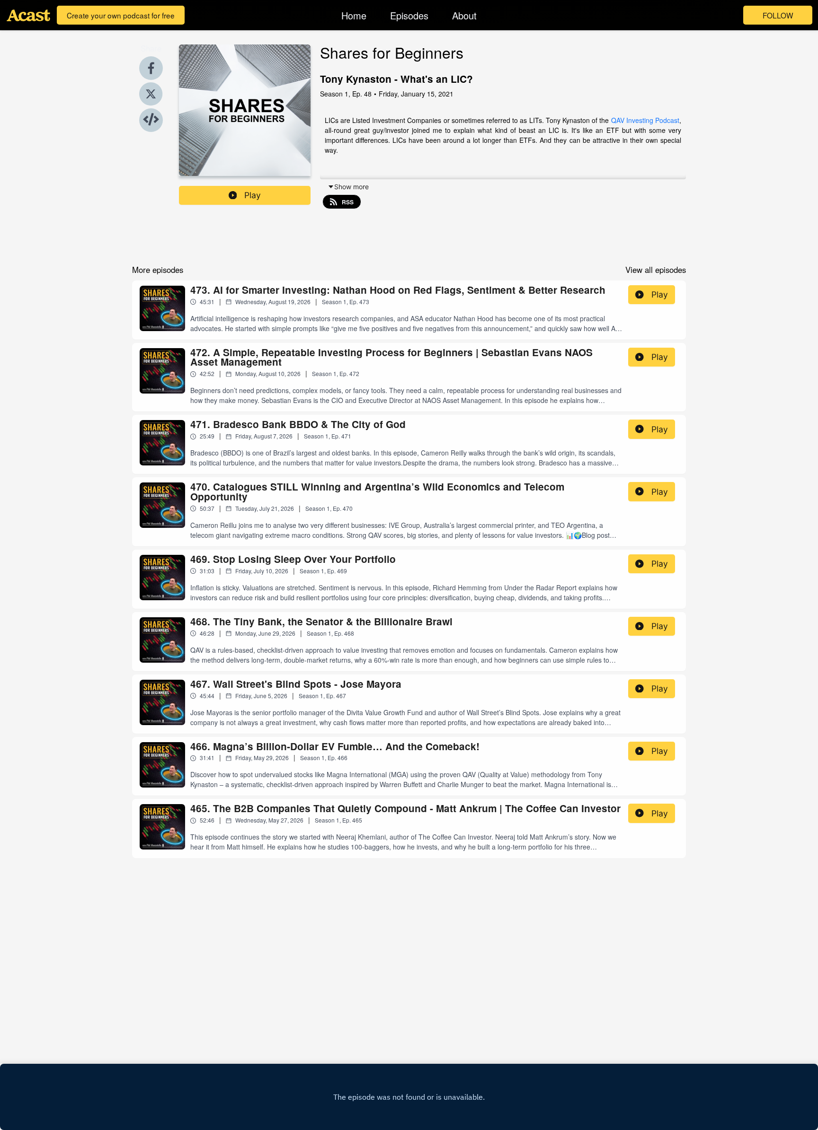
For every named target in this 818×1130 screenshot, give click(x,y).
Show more (351, 187)
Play (252, 195)
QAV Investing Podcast (645, 120)
